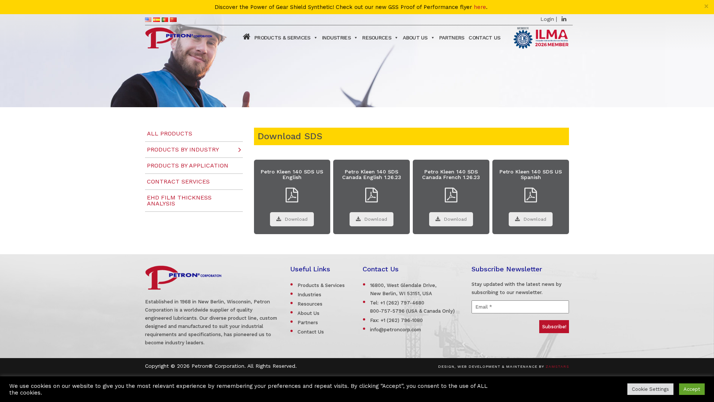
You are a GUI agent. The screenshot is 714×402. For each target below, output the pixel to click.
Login (547, 19)
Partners (451, 38)
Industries (336, 38)
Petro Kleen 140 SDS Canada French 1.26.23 (451, 174)
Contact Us (484, 38)
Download (296, 219)
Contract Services (178, 181)
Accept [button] (692, 389)
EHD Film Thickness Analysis (179, 200)
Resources (376, 38)
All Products (169, 133)
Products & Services (282, 38)
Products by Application (187, 165)
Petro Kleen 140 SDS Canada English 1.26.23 (371, 174)
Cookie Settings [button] (650, 389)
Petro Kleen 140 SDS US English (292, 174)
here (480, 7)
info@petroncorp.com (395, 329)
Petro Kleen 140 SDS (411, 151)
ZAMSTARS (557, 366)
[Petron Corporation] (178, 37)
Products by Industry (183, 149)
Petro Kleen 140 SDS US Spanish (530, 174)
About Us (415, 38)
